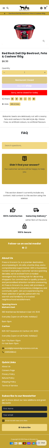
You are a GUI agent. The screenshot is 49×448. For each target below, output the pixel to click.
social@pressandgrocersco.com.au (20, 348)
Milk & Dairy (15, 104)
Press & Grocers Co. (31, 439)
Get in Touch (24, 178)
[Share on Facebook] (12, 99)
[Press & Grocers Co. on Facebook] (23, 247)
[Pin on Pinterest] (21, 99)
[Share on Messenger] (33, 99)
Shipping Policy (9, 381)
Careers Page (8, 370)
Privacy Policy (8, 374)
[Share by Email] (29, 99)
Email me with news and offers (16, 421)
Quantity (6, 68)
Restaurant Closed (24, 80)
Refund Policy (8, 378)
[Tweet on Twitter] (16, 99)
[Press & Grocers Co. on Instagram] (26, 247)
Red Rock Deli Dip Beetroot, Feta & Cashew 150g (27, 13)
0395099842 (9, 352)
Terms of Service (10, 385)
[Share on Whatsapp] (25, 99)
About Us (6, 366)
